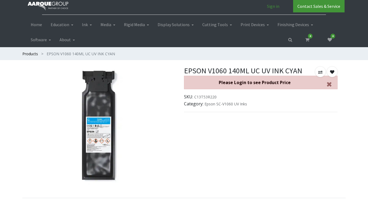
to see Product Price (255, 82)
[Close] (329, 84)
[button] (320, 71)
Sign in (273, 6)
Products (30, 53)
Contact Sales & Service (318, 6)
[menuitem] (36, 24)
